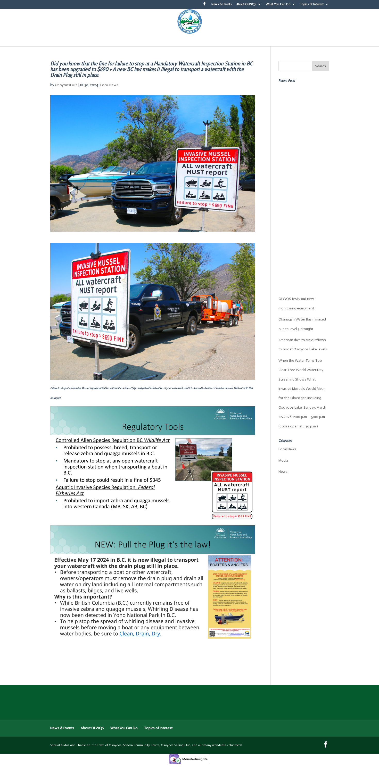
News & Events (221, 4)
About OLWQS (246, 4)
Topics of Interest (312, 4)
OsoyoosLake (66, 85)
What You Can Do (278, 4)
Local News (109, 85)
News (282, 471)
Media (283, 460)
